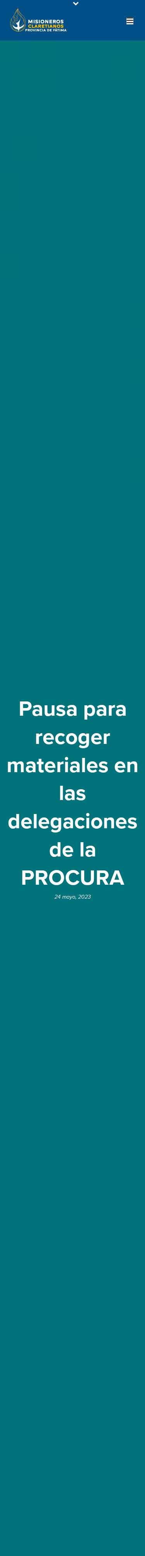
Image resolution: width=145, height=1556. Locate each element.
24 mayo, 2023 (73, 897)
